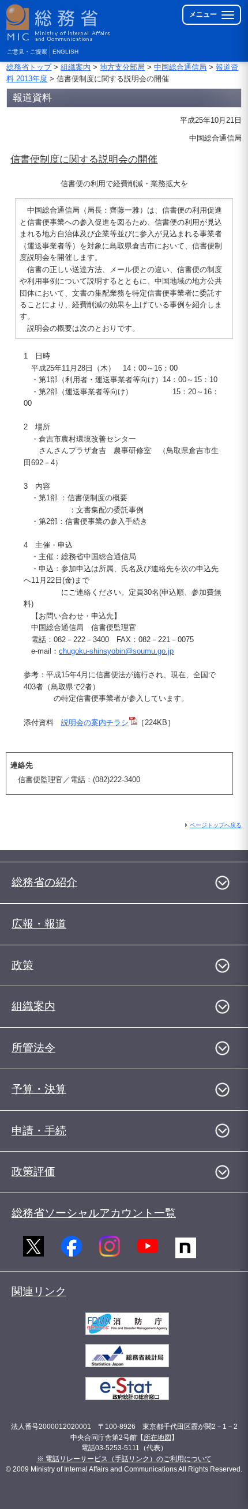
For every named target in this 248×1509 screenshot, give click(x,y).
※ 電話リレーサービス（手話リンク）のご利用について (124, 1458)
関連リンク (39, 1291)
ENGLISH (65, 51)
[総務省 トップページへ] (59, 23)
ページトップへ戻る (216, 825)
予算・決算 (39, 1089)
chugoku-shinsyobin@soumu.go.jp (116, 651)
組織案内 (76, 67)
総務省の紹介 (44, 882)
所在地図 (157, 1437)
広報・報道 (39, 924)
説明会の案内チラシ (95, 722)
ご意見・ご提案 (27, 51)
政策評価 (33, 1171)
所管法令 (33, 1048)
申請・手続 (39, 1131)
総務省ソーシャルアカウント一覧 (94, 1213)
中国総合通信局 (180, 67)
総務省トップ (28, 67)
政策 (22, 965)
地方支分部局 (122, 67)
